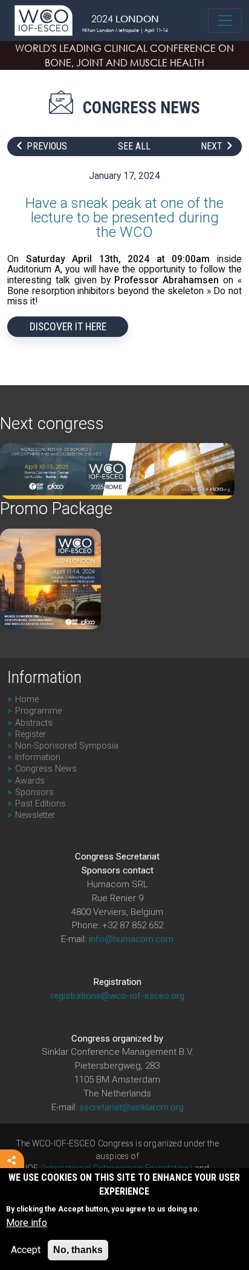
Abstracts (34, 723)
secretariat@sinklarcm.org (131, 1107)
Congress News (46, 769)
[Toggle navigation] (225, 20)
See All (134, 146)
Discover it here (68, 327)
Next (211, 146)
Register (30, 734)
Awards (30, 781)
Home (27, 699)
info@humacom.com (131, 939)
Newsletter (35, 815)
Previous (47, 146)
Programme (38, 711)
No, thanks (78, 1250)
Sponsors (34, 792)
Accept (25, 1250)
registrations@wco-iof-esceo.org (117, 995)
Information (37, 757)
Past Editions (40, 804)
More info (26, 1222)
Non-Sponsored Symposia (66, 746)
